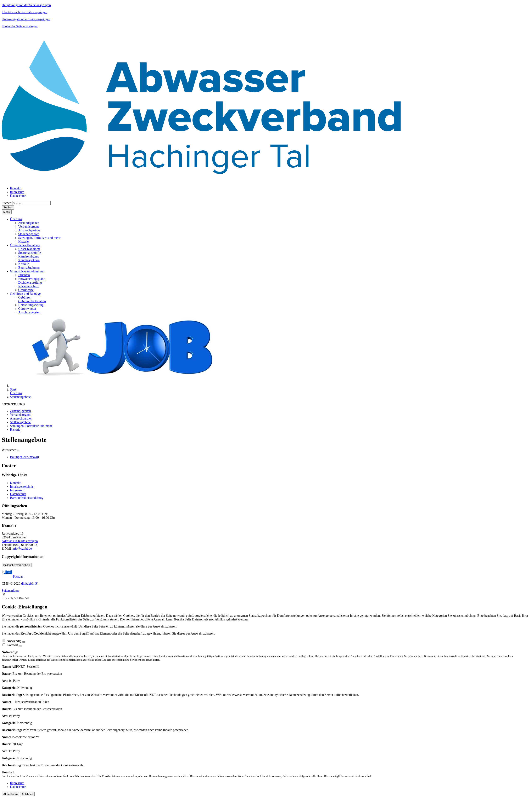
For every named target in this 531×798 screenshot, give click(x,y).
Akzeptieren (10, 794)
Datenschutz (18, 494)
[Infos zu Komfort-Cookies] (20, 646)
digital (29, 583)
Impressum (17, 490)
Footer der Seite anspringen (20, 26)
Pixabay (18, 576)
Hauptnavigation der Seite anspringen (26, 5)
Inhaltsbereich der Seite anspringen (24, 12)
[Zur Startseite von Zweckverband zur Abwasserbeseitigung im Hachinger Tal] (201, 181)
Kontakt (15, 483)
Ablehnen (27, 794)
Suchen (6, 203)
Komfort (12, 645)
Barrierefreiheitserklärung (26, 497)
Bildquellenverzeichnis (16, 565)
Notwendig (14, 641)
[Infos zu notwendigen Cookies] (24, 642)
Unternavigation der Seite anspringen (26, 19)
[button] (16, 219)
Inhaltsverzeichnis (21, 486)
